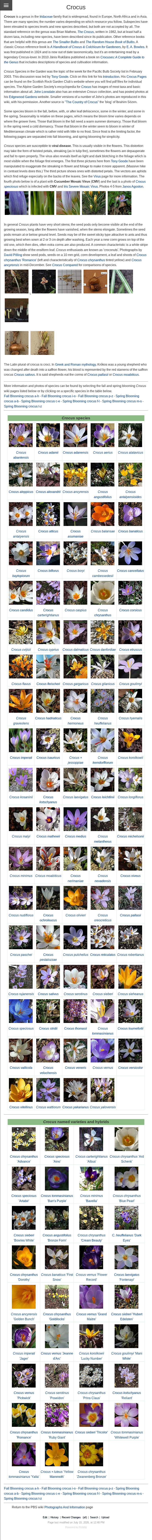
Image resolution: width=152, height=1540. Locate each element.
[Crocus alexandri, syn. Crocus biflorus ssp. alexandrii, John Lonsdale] (48, 486)
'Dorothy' (24, 1277)
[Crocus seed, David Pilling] (17, 293)
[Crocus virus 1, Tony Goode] (17, 215)
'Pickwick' (24, 1395)
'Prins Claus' (91, 1395)
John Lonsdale (44, 91)
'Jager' (24, 1356)
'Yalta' (24, 1474)
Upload (105, 1517)
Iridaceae (46, 16)
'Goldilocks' (57, 1316)
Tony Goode (59, 76)
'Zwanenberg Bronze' (91, 1474)
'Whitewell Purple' (127, 1435)
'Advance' (24, 1159)
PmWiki (83, 1527)
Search (94, 1517)
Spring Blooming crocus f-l (81, 401)
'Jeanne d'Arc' (57, 1356)
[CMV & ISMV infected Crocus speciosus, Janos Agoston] (120, 215)
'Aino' (56, 1159)
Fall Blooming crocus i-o (59, 396)
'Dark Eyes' (126, 1238)
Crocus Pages (136, 76)
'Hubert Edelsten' (126, 1316)
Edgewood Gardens (23, 97)
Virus (97, 176)
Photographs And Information (64, 1507)
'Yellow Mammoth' (57, 1474)
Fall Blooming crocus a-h (21, 396)
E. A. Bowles (135, 47)
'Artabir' (23, 1198)
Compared (65, 265)
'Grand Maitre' (91, 1316)
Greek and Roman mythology (75, 364)
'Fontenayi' (126, 1277)
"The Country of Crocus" (82, 102)
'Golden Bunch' (24, 1316)
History (54, 1517)
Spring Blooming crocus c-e (40, 401)
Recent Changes (71, 1517)
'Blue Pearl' (127, 1198)
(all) (85, 1517)
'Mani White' (126, 1356)
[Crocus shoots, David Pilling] (17, 322)
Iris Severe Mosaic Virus (81, 186)
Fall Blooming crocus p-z (95, 396)
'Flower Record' (91, 1277)
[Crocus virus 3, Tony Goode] (68, 215)
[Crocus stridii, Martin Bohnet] (48, 1023)
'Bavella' (91, 1198)
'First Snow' (57, 1277)
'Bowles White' (24, 1238)
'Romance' (24, 1435)
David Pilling (13, 255)
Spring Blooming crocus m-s (122, 401)
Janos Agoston (132, 186)
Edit (45, 1517)
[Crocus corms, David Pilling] (95, 293)
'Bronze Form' (57, 1238)
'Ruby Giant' (57, 1435)
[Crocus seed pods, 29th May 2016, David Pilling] (17, 355)
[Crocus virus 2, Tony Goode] (42, 215)
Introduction (111, 76)
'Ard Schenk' (127, 1159)
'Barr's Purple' (57, 1198)
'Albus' (91, 1159)
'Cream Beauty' (91, 1238)
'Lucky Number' (91, 1356)
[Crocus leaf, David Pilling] (121, 293)
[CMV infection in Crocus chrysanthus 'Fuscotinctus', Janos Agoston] (94, 215)
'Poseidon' (57, 1395)
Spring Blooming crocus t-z (23, 406)
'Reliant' (126, 1395)
